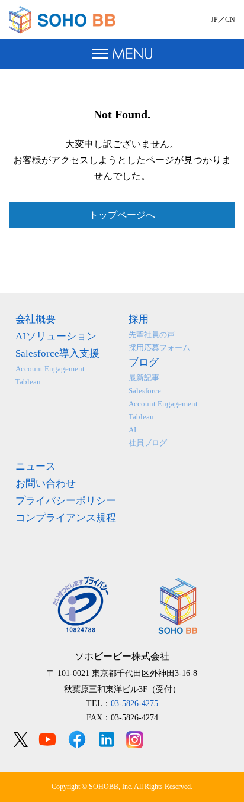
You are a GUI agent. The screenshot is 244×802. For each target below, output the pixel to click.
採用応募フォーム (159, 347)
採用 (139, 319)
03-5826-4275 (134, 703)
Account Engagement (50, 368)
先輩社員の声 (152, 334)
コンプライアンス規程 (65, 517)
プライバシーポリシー (65, 500)
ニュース (35, 466)
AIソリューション (56, 336)
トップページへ (122, 215)
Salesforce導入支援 (57, 353)
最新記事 (144, 377)
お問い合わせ (45, 483)
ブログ (144, 362)
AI (132, 429)
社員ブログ (148, 442)
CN (230, 19)
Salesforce (145, 390)
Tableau (28, 381)
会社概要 (35, 319)
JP (214, 19)
